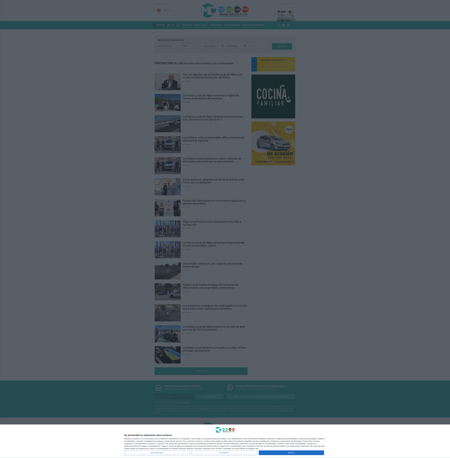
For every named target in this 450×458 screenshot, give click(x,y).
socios (142, 438)
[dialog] (225, 441)
